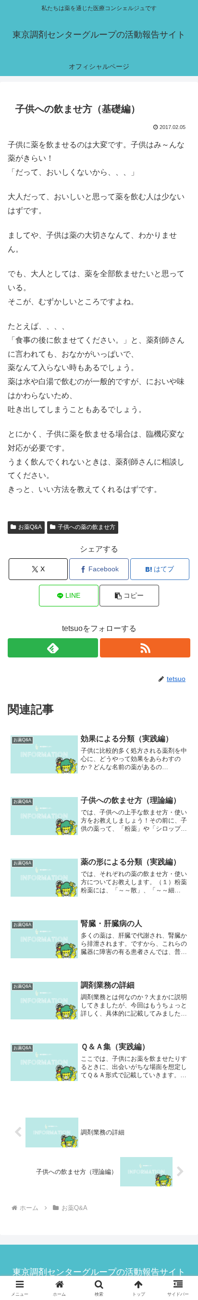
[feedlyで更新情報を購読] (53, 647)
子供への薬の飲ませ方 (86, 527)
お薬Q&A (30, 527)
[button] (129, 595)
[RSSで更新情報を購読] (145, 647)
